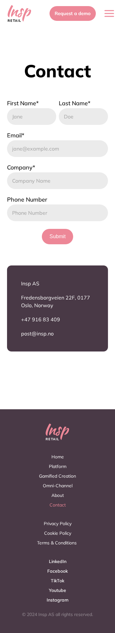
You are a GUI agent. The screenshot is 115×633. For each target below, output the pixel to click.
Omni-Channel (58, 486)
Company (21, 167)
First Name (23, 103)
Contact (58, 505)
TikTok (57, 581)
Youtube (57, 590)
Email (15, 135)
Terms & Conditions (57, 543)
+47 (26, 319)
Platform (57, 466)
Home (57, 457)
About (57, 495)
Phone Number (27, 200)
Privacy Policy (58, 523)
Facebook (57, 571)
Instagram (57, 600)
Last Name (74, 103)
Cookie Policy (57, 533)
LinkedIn (57, 561)
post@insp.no (37, 333)
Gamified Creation (57, 476)
